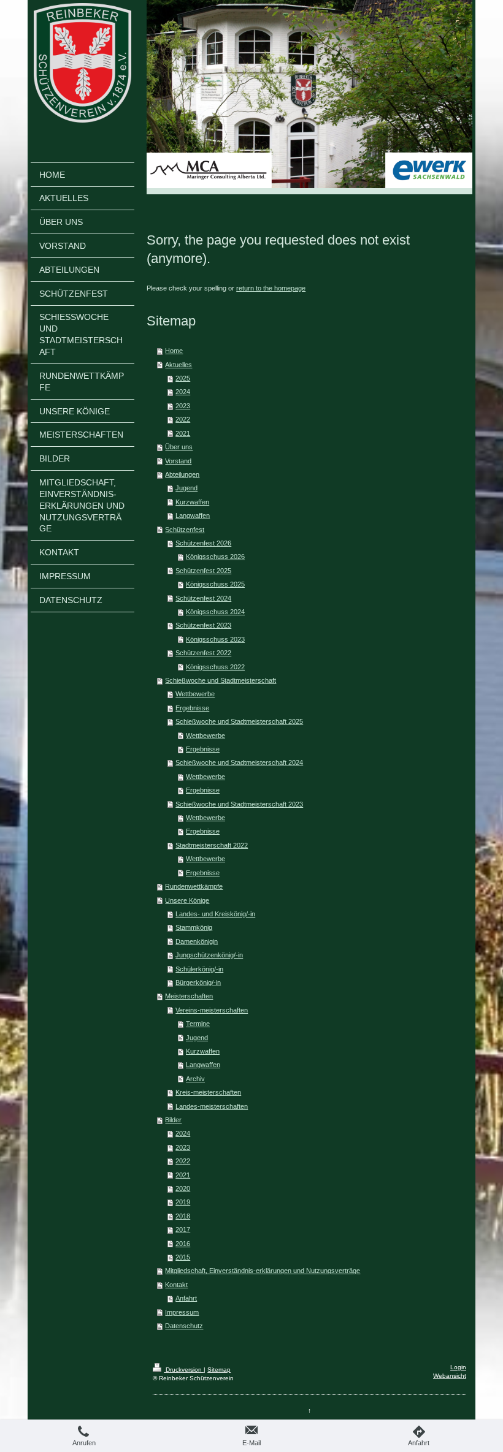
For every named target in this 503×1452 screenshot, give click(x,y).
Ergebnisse (192, 708)
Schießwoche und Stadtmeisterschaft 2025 (239, 721)
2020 (182, 1188)
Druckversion (184, 1369)
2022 (182, 419)
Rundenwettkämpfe (194, 886)
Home (174, 350)
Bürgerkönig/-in (198, 982)
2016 (182, 1243)
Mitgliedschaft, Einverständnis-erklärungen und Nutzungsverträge (262, 1270)
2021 (182, 433)
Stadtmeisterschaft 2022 (211, 845)
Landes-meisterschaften (211, 1106)
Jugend (186, 488)
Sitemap (219, 1369)
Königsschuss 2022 (215, 667)
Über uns (179, 446)
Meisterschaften (189, 996)
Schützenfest (184, 529)
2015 (182, 1257)
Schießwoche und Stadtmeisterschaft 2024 (239, 762)
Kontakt (176, 1284)
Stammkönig (193, 927)
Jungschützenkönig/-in (209, 955)
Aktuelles (178, 364)
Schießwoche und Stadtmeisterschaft (220, 680)
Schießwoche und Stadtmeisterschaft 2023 (239, 804)
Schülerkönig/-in (199, 969)
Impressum (182, 1312)
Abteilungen (182, 474)
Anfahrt (186, 1298)
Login (458, 1367)
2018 (182, 1216)
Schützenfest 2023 (203, 625)
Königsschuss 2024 (215, 611)
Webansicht (449, 1375)
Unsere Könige (187, 900)
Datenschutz (184, 1325)
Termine (198, 1023)
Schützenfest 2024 (203, 598)
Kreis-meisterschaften (208, 1092)
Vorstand (178, 461)
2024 (182, 391)
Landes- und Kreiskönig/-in (215, 914)
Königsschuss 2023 (215, 639)
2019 (182, 1202)
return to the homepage (270, 288)
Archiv (195, 1078)
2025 (182, 378)
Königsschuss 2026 (215, 556)
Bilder (173, 1119)
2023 (182, 405)
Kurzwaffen (192, 502)
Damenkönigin (196, 941)
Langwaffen (192, 515)
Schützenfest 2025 (203, 570)
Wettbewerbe (195, 693)
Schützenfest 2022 (203, 652)
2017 (182, 1229)
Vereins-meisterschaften (211, 1010)
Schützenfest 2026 (203, 543)
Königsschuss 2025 (215, 584)
